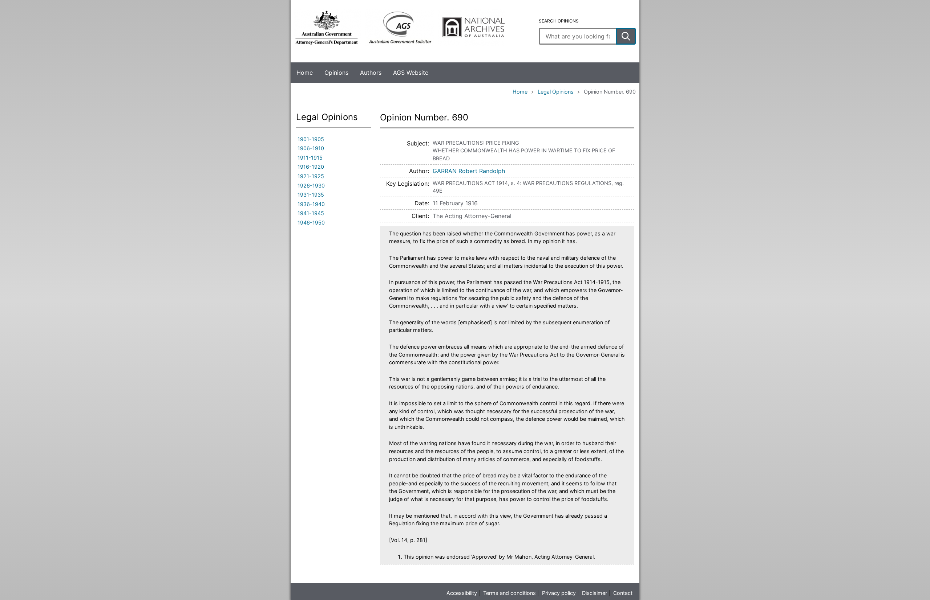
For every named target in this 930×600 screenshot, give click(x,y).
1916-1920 (311, 167)
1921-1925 (311, 176)
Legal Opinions (556, 92)
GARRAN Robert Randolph (469, 170)
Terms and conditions (509, 593)
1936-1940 (311, 204)
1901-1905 (311, 139)
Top (14, 589)
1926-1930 (311, 185)
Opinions (336, 72)
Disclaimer (594, 593)
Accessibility (461, 593)
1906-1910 (311, 148)
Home (304, 72)
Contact (622, 593)
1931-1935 (311, 195)
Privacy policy (559, 593)
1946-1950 (311, 222)
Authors (370, 72)
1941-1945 (311, 213)
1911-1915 (310, 158)
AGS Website (410, 72)
